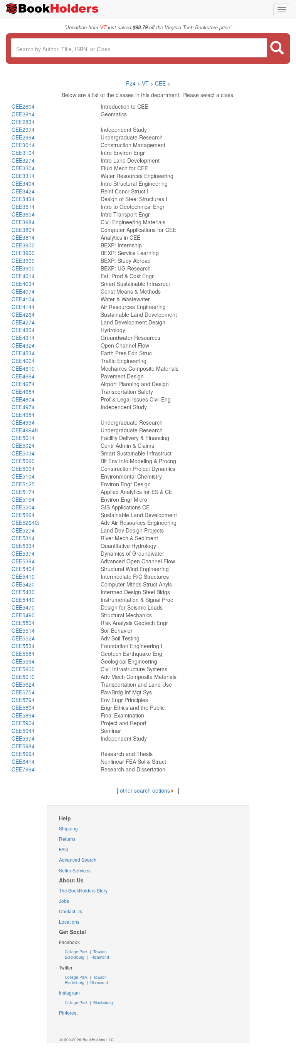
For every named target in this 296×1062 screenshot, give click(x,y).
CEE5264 (23, 515)
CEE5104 (23, 476)
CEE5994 (23, 754)
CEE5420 (23, 584)
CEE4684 (23, 391)
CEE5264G (25, 522)
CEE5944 (23, 730)
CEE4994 (23, 422)
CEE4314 (23, 337)
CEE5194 (23, 499)
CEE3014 (23, 145)
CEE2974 (23, 129)
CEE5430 (23, 592)
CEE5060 (23, 461)
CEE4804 (23, 399)
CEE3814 (23, 237)
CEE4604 (23, 361)
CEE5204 (23, 507)
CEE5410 (23, 576)
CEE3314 (23, 176)
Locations (69, 921)
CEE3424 (23, 191)
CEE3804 (23, 230)
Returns (67, 838)
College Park (77, 951)
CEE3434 (23, 199)
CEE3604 (23, 214)
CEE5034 (23, 453)
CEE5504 (23, 623)
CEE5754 (23, 692)
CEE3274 (23, 160)
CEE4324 (23, 345)
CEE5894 (23, 715)
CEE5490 (23, 615)
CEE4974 (23, 407)
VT (146, 83)
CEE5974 (23, 738)
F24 (131, 83)
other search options (145, 790)
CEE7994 (23, 769)
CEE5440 (23, 599)
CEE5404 (23, 569)
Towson (99, 951)
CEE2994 (23, 137)
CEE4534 (23, 353)
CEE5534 (23, 646)
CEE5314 (23, 538)
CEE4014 (23, 276)
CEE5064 (23, 468)
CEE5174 (23, 492)
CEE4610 (23, 368)
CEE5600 (23, 669)
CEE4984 (23, 414)
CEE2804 (23, 106)
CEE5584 (23, 653)
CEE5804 (23, 707)
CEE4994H (25, 430)
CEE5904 (23, 723)
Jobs (64, 900)
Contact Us (70, 911)
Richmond (99, 957)
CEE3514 (23, 206)
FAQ (63, 849)
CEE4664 (23, 376)
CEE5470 (23, 607)
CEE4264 (23, 314)
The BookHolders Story (83, 890)
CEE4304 (23, 330)
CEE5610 (23, 677)
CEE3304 (23, 168)
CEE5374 (23, 553)
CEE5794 (23, 700)
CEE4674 (23, 384)
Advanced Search (77, 859)
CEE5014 (23, 438)
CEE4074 (23, 291)
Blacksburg (74, 957)
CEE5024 (23, 445)
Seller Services (75, 870)
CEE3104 (23, 152)
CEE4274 (23, 322)
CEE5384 (23, 561)
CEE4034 (23, 283)
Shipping (68, 828)
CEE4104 (23, 299)
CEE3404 (23, 183)
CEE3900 (23, 245)
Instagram (69, 992)
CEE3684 (23, 222)
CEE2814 (23, 114)
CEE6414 (23, 761)
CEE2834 (23, 122)
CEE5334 (23, 545)
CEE (160, 83)
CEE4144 (23, 307)
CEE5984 (23, 746)
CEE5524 (23, 638)
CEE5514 (23, 630)
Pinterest (68, 1012)
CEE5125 (23, 484)
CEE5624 (23, 684)
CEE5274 (23, 530)
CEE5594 (23, 661)
